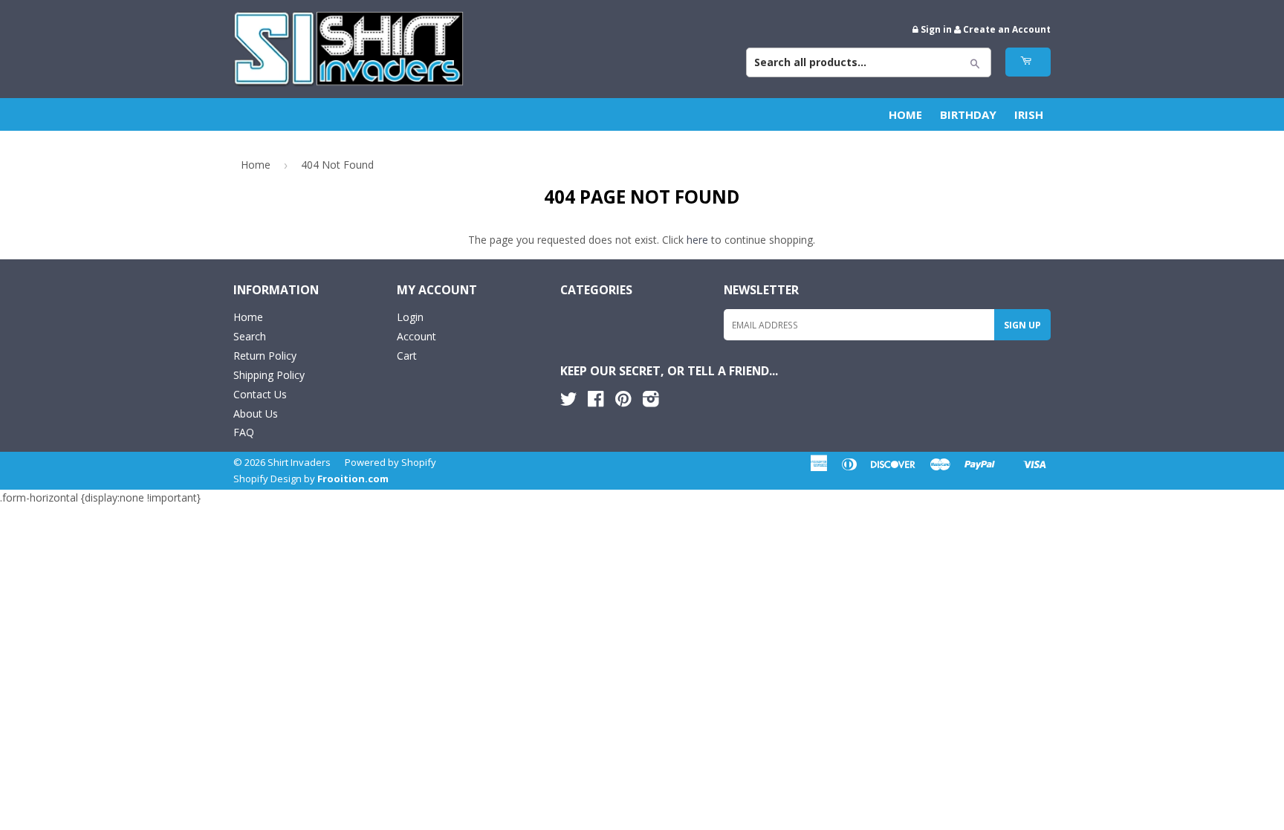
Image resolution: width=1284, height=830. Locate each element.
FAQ (243, 432)
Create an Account (1007, 29)
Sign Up (1022, 325)
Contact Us (260, 394)
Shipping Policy (269, 375)
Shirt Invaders (299, 462)
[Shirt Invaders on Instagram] (651, 402)
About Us (255, 413)
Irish (1028, 114)
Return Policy (264, 355)
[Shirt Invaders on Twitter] (568, 402)
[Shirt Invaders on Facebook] (595, 402)
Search (249, 336)
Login (410, 317)
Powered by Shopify (390, 462)
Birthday (968, 114)
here (697, 240)
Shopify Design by (311, 478)
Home (905, 114)
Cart (407, 355)
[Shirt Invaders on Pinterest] (623, 402)
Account (416, 336)
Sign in (936, 29)
